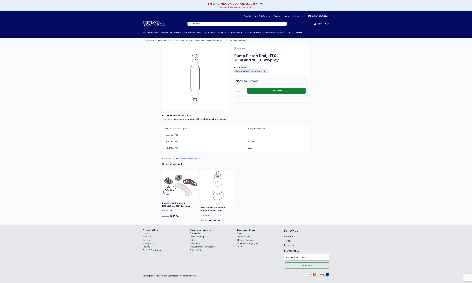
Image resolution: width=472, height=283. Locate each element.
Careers (146, 240)
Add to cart (276, 91)
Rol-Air (240, 246)
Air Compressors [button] (150, 32)
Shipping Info (196, 250)
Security (146, 246)
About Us (147, 236)
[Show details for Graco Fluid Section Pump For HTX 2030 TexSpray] (217, 187)
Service (277, 16)
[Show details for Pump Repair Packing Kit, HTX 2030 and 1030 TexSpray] (180, 185)
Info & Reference (262, 16)
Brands (247, 16)
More (286, 16)
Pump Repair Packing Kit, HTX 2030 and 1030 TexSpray (176, 204)
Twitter (287, 240)
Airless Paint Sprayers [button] (171, 32)
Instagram (289, 245)
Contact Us (298, 16)
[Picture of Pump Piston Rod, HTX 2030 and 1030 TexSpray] (195, 77)
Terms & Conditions (152, 250)
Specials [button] (298, 32)
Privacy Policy (149, 243)
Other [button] (289, 32)
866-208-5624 (319, 16)
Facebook (288, 236)
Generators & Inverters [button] (274, 32)
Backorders (195, 243)
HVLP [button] (206, 32)
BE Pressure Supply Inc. (248, 243)
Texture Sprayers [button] (253, 32)
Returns (193, 240)
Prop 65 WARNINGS (191, 158)
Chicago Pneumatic (245, 240)
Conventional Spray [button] (192, 32)
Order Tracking (197, 236)
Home (145, 233)
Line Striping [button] (217, 32)
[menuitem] (150, 33)
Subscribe (307, 265)
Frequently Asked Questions (203, 246)
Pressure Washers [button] (233, 32)
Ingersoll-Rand (244, 236)
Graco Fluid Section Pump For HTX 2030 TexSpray (212, 209)
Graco (239, 233)
